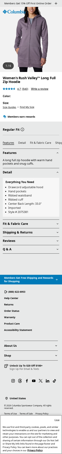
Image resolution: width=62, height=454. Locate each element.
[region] (31, 39)
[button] (22, 129)
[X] (40, 380)
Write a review (39, 89)
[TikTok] (54, 380)
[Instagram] (13, 380)
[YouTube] (33, 380)
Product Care (12, 323)
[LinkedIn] (47, 380)
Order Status (11, 310)
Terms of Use (10, 413)
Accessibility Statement (18, 330)
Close (56, 420)
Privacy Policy (41, 413)
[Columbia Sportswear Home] (14, 12)
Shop (7, 355)
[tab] (10, 143)
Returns (8, 304)
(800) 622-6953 (16, 291)
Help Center (11, 298)
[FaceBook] (26, 380)
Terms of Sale (26, 413)
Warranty (9, 317)
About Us (10, 346)
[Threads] (20, 380)
